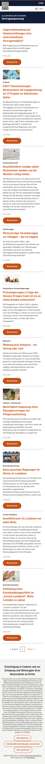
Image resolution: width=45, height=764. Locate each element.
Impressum (31, 758)
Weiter (30, 649)
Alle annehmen (23, 750)
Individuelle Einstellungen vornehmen (23, 744)
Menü (41, 9)
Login (41, 3)
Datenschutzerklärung (33, 756)
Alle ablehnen (22, 738)
